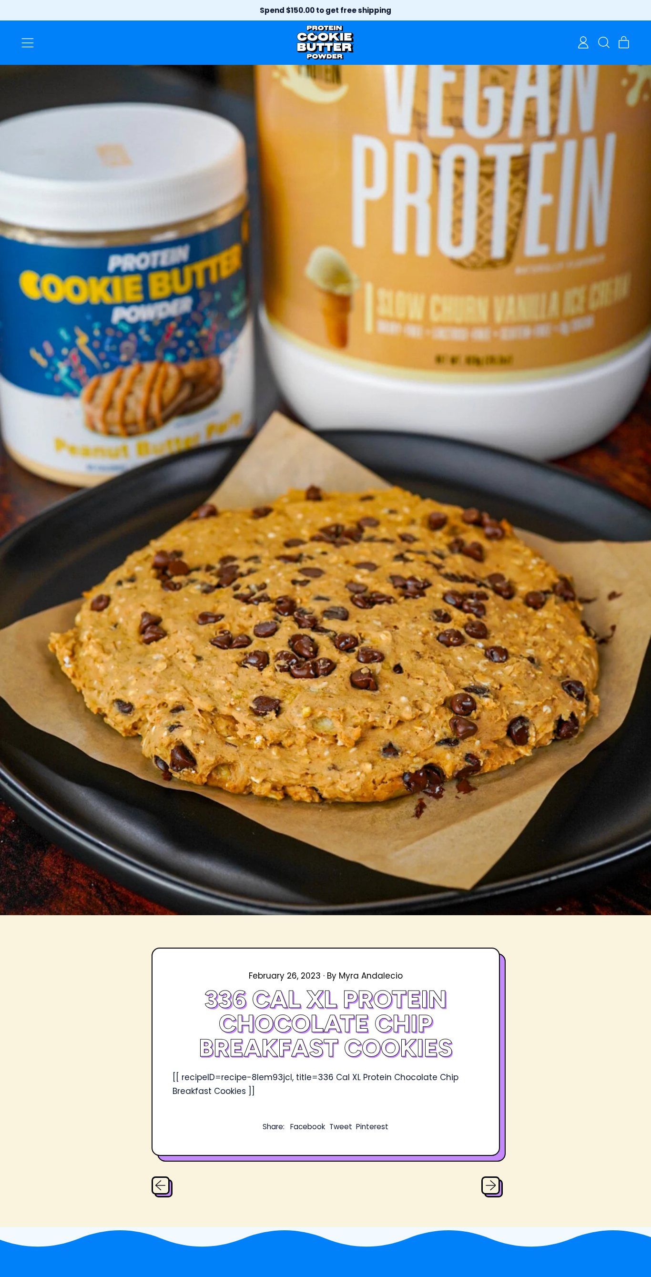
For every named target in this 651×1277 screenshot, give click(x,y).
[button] (603, 42)
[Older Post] (161, 1185)
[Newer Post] (490, 1185)
